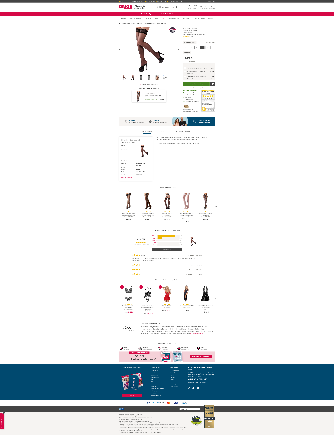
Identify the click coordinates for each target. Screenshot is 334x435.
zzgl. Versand (192, 61)
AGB (151, 382)
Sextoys (123, 18)
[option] (149, 49)
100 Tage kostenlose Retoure (175, 1)
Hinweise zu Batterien (156, 384)
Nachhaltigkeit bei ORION (176, 384)
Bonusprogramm (174, 370)
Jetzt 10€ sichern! (2, 421)
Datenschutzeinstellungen (157, 388)
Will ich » (132, 395)
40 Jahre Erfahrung (124, 1)
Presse (172, 379)
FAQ (151, 379)
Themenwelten (199, 18)
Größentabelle (164, 132)
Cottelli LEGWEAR (187, 32)
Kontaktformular (154, 373)
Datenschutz (153, 386)
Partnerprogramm (155, 391)
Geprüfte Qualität (150, 1)
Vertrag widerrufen (155, 395)
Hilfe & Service (211, 1)
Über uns (172, 377)
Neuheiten (186, 18)
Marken (211, 18)
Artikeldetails (147, 132)
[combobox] (164, 7)
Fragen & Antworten (184, 132)
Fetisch (156, 18)
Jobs (171, 382)
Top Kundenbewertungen (137, 1)
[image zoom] (149, 49)
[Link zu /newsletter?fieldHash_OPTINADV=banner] (167, 356)
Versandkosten (154, 375)
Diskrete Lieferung (161, 1)
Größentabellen (154, 377)
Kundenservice (154, 370)
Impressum (153, 393)
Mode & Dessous (135, 18)
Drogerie (148, 18)
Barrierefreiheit (174, 386)
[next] (215, 206)
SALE (164, 18)
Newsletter (173, 373)
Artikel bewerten (167, 249)
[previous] (118, 206)
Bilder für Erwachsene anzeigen (150, 84)
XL (208, 47)
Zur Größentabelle (210, 42)
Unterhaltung (174, 18)
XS (185, 47)
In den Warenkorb (197, 84)
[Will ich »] (132, 381)
